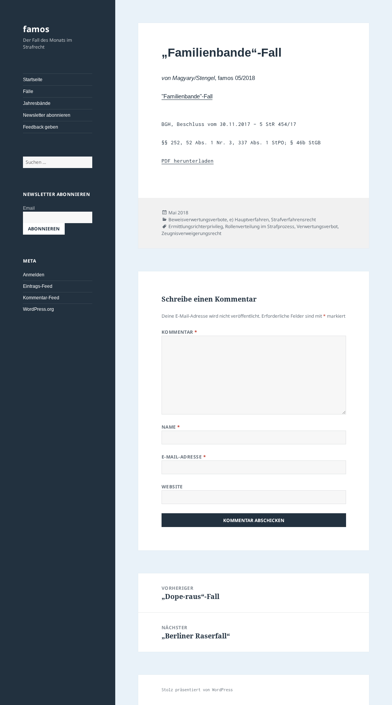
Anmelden (33, 274)
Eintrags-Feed (37, 286)
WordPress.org (38, 309)
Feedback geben (40, 127)
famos (36, 28)
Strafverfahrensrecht (293, 219)
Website (172, 486)
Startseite (32, 79)
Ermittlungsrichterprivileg (195, 226)
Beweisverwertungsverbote (197, 219)
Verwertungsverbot (317, 226)
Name (171, 427)
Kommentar (180, 332)
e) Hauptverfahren (249, 219)
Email (29, 208)
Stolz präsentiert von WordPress (197, 689)
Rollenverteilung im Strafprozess (259, 226)
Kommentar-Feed (41, 297)
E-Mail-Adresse (184, 457)
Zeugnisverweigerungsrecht (191, 233)
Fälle (28, 91)
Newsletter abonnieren (46, 115)
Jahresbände (37, 103)
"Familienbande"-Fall (187, 96)
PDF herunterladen (188, 161)
